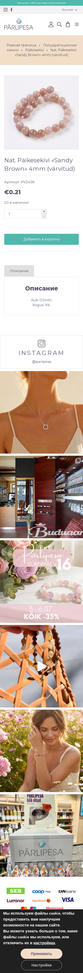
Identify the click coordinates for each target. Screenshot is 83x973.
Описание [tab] (19, 271)
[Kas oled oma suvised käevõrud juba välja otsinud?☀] (41, 751)
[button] (69, 10)
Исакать (59, 24)
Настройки (41, 965)
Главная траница (21, 45)
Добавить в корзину (41, 239)
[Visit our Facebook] (11, 10)
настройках (44, 942)
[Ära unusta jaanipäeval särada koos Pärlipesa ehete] (41, 666)
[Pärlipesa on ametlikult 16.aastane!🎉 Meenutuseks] (41, 497)
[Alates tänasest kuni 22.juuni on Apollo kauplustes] (41, 835)
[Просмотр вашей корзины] (67, 24)
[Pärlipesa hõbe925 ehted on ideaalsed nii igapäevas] (41, 412)
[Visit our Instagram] (5, 10)
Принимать (41, 953)
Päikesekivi (34, 50)
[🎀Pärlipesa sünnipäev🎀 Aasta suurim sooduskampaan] (41, 581)
